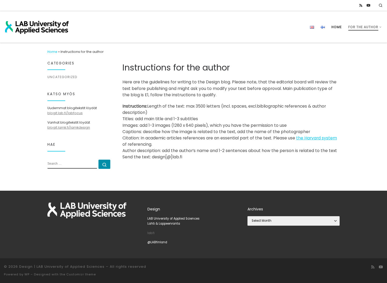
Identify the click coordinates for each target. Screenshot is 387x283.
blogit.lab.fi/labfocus (65, 113)
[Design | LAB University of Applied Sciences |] (37, 26)
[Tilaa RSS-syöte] (360, 5)
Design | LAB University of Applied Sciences (62, 266)
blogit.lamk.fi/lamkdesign (68, 127)
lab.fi (151, 233)
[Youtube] (368, 5)
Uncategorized (62, 77)
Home (52, 51)
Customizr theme (81, 274)
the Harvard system (316, 138)
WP (26, 274)
